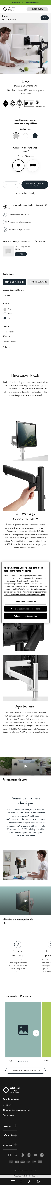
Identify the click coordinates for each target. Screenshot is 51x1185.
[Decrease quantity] (6, 184)
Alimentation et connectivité (16, 1110)
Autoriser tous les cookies (25, 616)
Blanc (25, 135)
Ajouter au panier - (35, 184)
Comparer (7, 1104)
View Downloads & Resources (25, 1070)
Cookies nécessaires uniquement (25, 608)
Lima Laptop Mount (22, 246)
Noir (35, 135)
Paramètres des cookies (25, 601)
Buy (44, 18)
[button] (10, 1033)
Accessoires (8, 1115)
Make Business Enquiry (25, 193)
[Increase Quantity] (16, 184)
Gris (16, 136)
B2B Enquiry (37, 9)
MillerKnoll (26, 1176)
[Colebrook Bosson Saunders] (9, 9)
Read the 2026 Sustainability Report (25, 2)
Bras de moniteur (11, 1099)
